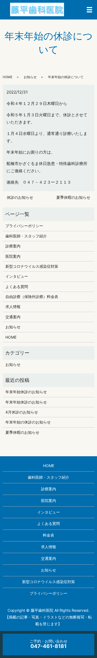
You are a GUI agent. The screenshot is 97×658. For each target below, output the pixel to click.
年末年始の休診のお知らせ (28, 422)
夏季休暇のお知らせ (73, 197)
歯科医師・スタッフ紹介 (26, 236)
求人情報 (12, 306)
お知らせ (30, 77)
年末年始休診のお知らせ (26, 391)
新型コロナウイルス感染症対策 (31, 266)
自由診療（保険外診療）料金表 (31, 296)
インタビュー (16, 276)
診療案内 (12, 246)
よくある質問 (16, 286)
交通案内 (12, 317)
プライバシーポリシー (24, 225)
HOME (7, 77)
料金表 (48, 535)
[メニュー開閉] (89, 9)
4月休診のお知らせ (21, 412)
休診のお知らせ (20, 197)
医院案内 (12, 256)
